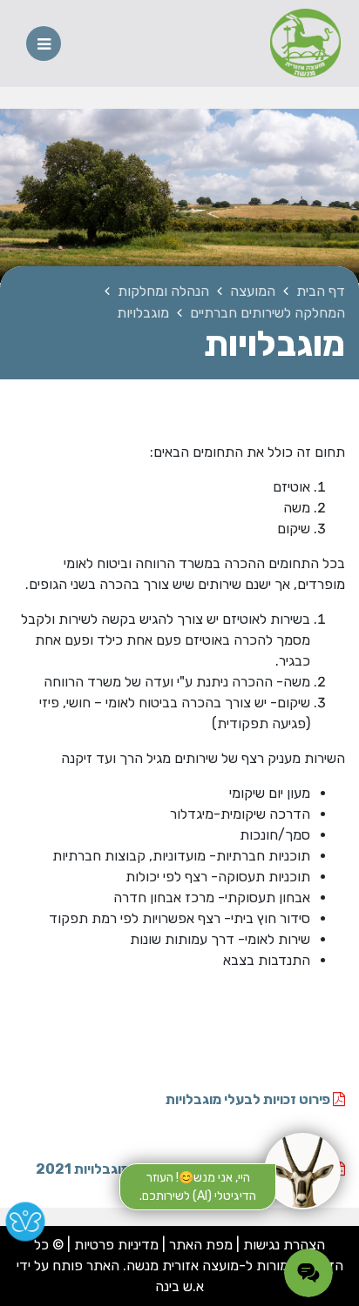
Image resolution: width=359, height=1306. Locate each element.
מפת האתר (201, 1244)
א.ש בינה (179, 1286)
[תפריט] (43, 43)
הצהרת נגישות (284, 1244)
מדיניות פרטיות (115, 1244)
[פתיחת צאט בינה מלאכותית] (302, 1171)
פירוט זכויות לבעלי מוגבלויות (249, 1099)
